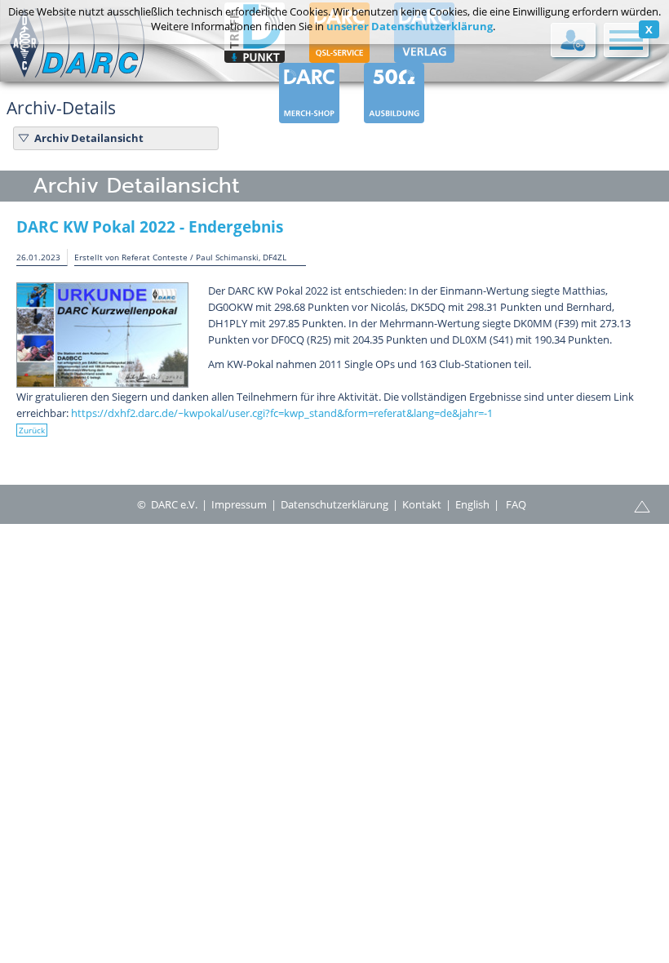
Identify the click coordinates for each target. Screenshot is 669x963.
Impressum (239, 504)
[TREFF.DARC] (254, 55)
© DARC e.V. (167, 504)
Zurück (32, 430)
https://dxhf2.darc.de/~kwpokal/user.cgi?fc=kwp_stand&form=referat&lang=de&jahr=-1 (282, 413)
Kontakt (421, 504)
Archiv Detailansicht (89, 138)
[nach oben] (642, 505)
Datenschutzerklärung (334, 504)
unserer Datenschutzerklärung (409, 26)
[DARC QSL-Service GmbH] (339, 55)
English (472, 504)
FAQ (516, 504)
